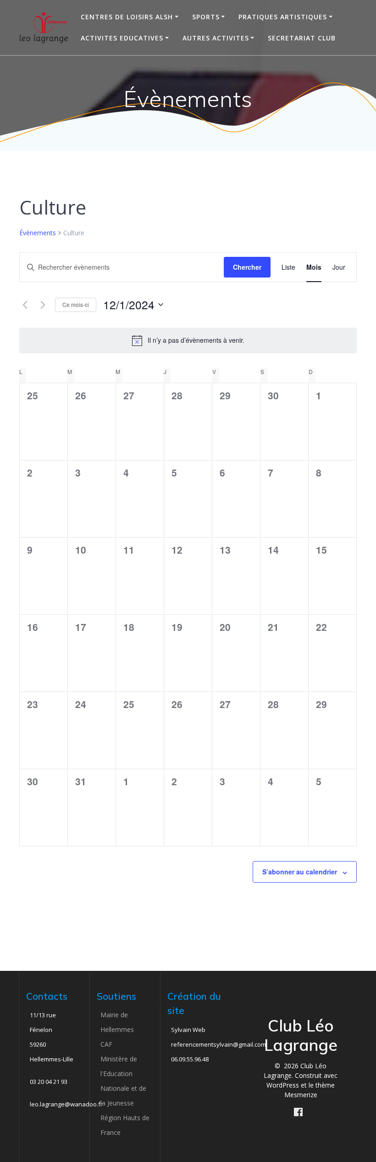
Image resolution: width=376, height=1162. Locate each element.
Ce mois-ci (75, 304)
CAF (106, 1044)
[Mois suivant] (42, 304)
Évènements (37, 232)
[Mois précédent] (24, 304)
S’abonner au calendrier (299, 871)
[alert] (188, 340)
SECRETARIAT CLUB (302, 38)
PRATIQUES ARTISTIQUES (282, 16)
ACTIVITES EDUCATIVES (122, 38)
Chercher (247, 267)
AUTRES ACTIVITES (215, 38)
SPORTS (206, 16)
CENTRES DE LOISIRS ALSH (127, 16)
